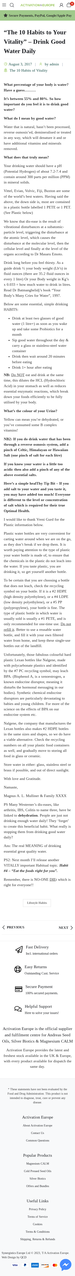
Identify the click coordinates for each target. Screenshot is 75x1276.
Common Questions (37, 1140)
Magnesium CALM (37, 1163)
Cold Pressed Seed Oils (37, 1171)
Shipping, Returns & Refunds (37, 1239)
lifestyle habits (37, 902)
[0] (68, 5)
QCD (23, 1257)
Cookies (37, 1224)
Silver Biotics (38, 1178)
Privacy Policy (37, 1209)
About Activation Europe (37, 1125)
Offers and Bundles (37, 1186)
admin (54, 64)
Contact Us (37, 1133)
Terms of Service (38, 1216)
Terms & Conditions (38, 1231)
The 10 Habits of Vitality (29, 70)
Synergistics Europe (13, 1253)
